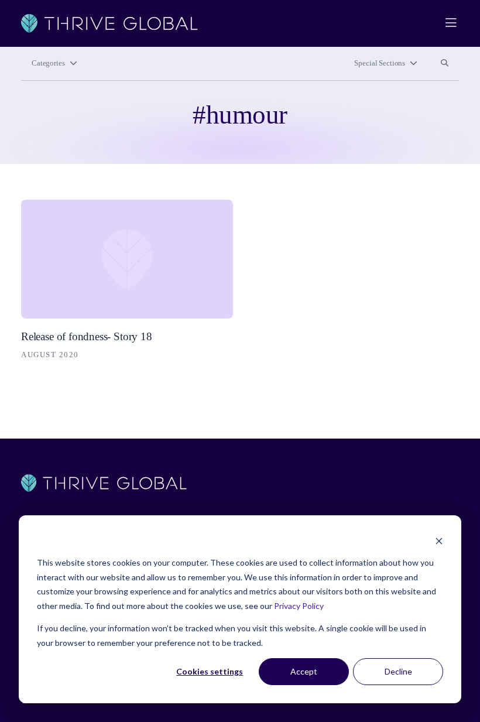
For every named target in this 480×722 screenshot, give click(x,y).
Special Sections (379, 63)
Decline (398, 671)
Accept (303, 671)
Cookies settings (209, 671)
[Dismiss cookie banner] (439, 540)
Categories (48, 63)
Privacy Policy (299, 606)
